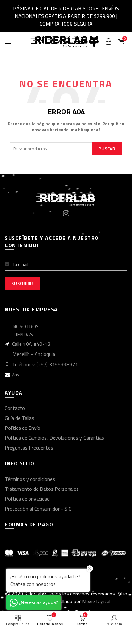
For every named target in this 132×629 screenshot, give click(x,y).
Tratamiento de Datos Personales (42, 489)
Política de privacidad (27, 499)
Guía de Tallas (19, 418)
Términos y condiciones (30, 479)
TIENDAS (22, 334)
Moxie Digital (96, 601)
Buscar (107, 148)
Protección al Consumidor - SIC (38, 508)
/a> (16, 374)
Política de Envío (22, 428)
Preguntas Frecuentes (29, 447)
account (108, 41)
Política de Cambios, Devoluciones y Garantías (54, 438)
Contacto (15, 408)
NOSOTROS (25, 326)
